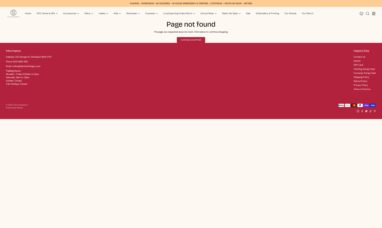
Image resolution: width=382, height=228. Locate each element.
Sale (248, 13)
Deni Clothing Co (20, 105)
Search (357, 60)
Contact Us (359, 56)
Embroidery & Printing (267, 13)
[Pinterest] (374, 111)
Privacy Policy (361, 85)
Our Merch (308, 13)
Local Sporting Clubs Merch (177, 13)
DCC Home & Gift (46, 13)
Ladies (102, 13)
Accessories (69, 13)
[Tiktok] (370, 111)
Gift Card (358, 64)
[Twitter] (366, 111)
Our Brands (290, 13)
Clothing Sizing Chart (364, 69)
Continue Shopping (191, 40)
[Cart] (373, 13)
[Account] (361, 13)
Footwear (150, 13)
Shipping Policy (361, 77)
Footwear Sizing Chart (365, 73)
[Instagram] (358, 111)
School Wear (207, 13)
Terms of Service (362, 89)
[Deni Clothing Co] (13, 13)
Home (28, 13)
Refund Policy (360, 81)
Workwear (131, 13)
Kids (116, 13)
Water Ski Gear (230, 13)
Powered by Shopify (14, 108)
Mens (87, 13)
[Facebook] (362, 111)
